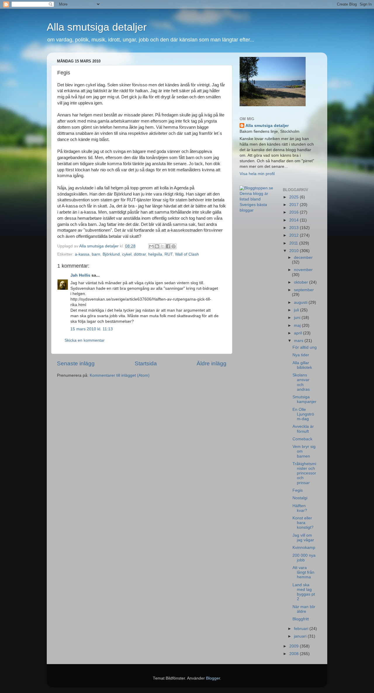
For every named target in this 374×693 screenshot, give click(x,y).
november (303, 270)
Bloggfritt (300, 619)
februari (301, 628)
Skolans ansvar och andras (301, 382)
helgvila (155, 254)
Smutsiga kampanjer (304, 399)
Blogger (213, 678)
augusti (301, 302)
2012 (294, 235)
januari (301, 636)
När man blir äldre (303, 609)
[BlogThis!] (157, 246)
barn (96, 254)
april (298, 333)
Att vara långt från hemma (303, 572)
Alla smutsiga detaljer (97, 27)
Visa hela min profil (257, 174)
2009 (294, 646)
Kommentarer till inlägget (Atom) (120, 375)
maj (298, 325)
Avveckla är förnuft (303, 428)
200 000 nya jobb (304, 557)
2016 (294, 212)
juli (297, 310)
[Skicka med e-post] (151, 246)
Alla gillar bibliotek (302, 365)
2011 (294, 243)
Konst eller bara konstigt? (303, 523)
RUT (169, 254)
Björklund (111, 254)
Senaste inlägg (76, 363)
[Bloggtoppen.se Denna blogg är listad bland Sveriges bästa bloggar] (257, 210)
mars (299, 340)
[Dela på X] (162, 246)
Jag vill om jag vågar (303, 537)
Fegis (297, 490)
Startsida (146, 363)
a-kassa (82, 254)
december (303, 257)
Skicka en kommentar (85, 340)
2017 (294, 205)
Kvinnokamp (303, 547)
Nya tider (300, 355)
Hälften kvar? (299, 508)
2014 (294, 220)
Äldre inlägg (211, 363)
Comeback (302, 439)
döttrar (140, 254)
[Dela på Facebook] (168, 246)
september (304, 290)
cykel (126, 254)
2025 (294, 197)
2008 (294, 654)
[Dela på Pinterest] (173, 246)
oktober (301, 282)
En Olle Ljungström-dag (303, 414)
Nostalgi (299, 498)
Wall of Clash (187, 254)
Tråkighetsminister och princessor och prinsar (304, 473)
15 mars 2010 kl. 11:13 (91, 329)
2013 (294, 228)
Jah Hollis (80, 275)
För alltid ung (304, 347)
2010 (294, 251)
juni (298, 317)
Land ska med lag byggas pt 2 (303, 592)
